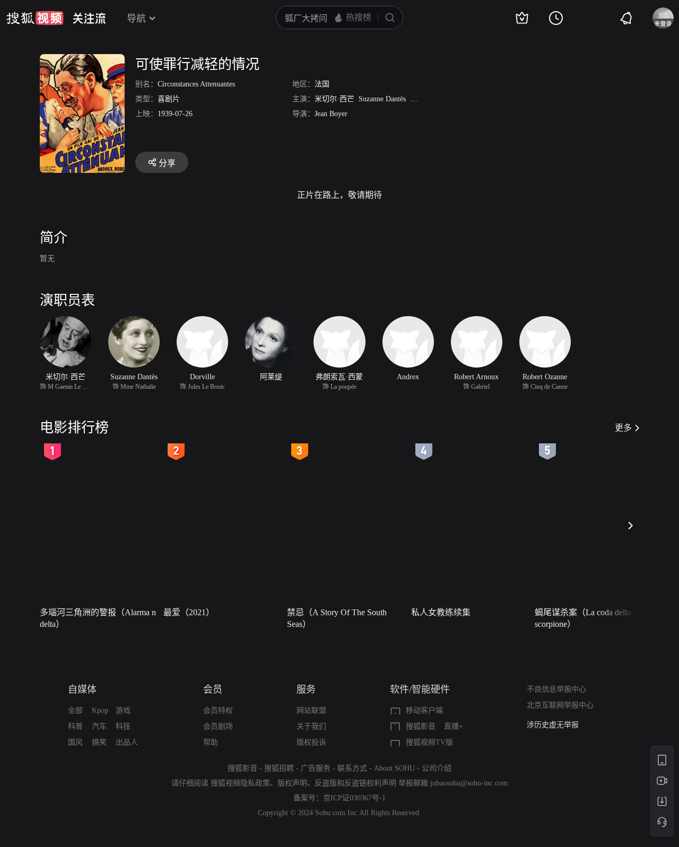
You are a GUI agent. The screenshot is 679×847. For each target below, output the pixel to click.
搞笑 (99, 742)
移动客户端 (424, 710)
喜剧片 (169, 99)
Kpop (100, 710)
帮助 (210, 742)
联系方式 (352, 768)
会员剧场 (218, 726)
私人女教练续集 (441, 612)
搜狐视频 (35, 18)
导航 (136, 18)
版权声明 (292, 783)
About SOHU (394, 768)
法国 (322, 84)
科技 (123, 726)
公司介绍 (436, 768)
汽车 (99, 726)
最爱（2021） (188, 612)
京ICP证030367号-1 (354, 798)
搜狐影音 (421, 726)
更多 (623, 427)
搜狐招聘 (279, 768)
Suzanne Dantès (382, 99)
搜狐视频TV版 (429, 742)
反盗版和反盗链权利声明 (355, 783)
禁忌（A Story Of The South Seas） (337, 618)
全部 (75, 710)
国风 (75, 742)
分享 (167, 163)
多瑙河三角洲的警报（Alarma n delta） (98, 618)
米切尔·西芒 (334, 99)
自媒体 (82, 689)
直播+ (453, 726)
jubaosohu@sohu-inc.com (469, 783)
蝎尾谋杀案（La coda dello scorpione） (583, 618)
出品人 (127, 742)
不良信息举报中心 (556, 689)
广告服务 (315, 768)
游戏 (123, 710)
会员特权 (218, 710)
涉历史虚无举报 (553, 724)
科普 (75, 726)
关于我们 (311, 726)
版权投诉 (311, 742)
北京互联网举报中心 (560, 705)
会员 (212, 689)
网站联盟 (311, 710)
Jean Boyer (331, 114)
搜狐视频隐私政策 (240, 783)
